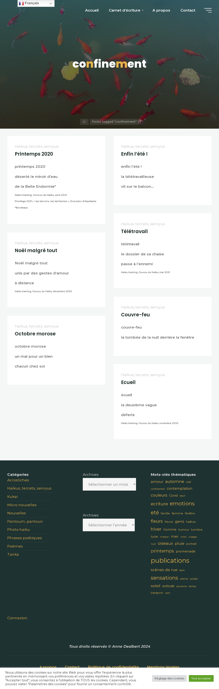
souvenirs (181, 586)
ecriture (159, 503)
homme (169, 529)
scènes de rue (164, 569)
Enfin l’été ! (134, 154)
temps (192, 586)
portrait (191, 543)
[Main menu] (208, 10)
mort (184, 536)
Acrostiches (18, 480)
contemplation (179, 489)
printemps (162, 551)
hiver (156, 529)
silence (184, 578)
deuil (182, 495)
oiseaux (165, 543)
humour (183, 529)
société (194, 578)
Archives (91, 474)
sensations (164, 578)
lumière (197, 529)
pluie (179, 543)
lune (154, 536)
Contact (72, 667)
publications (170, 560)
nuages (193, 537)
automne (174, 481)
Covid (173, 495)
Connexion (17, 618)
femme (177, 513)
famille (165, 513)
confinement (158, 489)
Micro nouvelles (22, 505)
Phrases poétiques (24, 538)
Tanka (13, 554)
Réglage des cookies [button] (169, 678)
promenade (185, 551)
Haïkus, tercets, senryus (37, 146)
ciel (188, 482)
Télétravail (134, 231)
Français (31, 3)
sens (182, 570)
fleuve (169, 521)
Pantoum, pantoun (25, 521)
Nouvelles (16, 513)
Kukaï (12, 496)
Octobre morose (35, 333)
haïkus (191, 521)
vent (167, 593)
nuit (153, 543)
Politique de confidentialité (113, 667)
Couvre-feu (135, 314)
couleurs (159, 495)
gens (179, 521)
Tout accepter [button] (201, 678)
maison (164, 536)
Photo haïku (18, 529)
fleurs (157, 521)
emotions (182, 503)
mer (175, 536)
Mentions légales (163, 667)
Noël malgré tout (36, 250)
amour (157, 481)
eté (155, 512)
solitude (168, 586)
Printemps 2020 (34, 154)
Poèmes (15, 546)
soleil (155, 585)
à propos (48, 667)
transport (157, 592)
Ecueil (128, 382)
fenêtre (190, 513)
